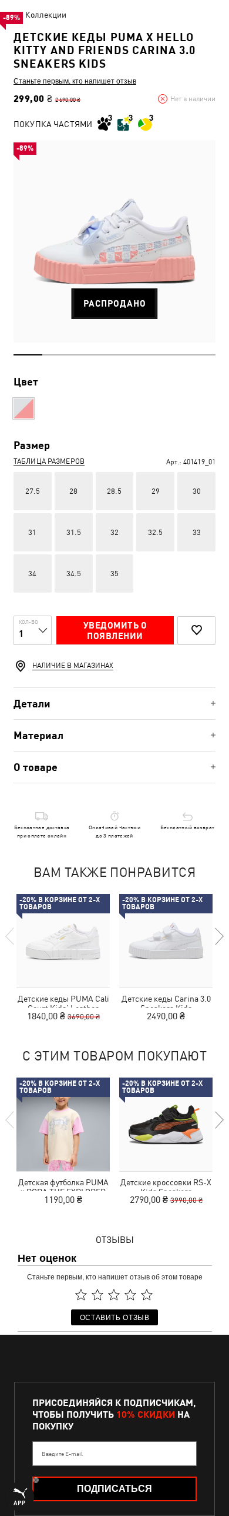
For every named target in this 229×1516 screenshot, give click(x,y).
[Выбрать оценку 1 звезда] (81, 1295)
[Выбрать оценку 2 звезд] (97, 1295)
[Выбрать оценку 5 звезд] (146, 1295)
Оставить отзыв (115, 1317)
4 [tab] (114, 354)
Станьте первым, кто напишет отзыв (75, 80)
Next (218, 936)
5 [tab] (143, 354)
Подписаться (114, 1489)
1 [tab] (28, 354)
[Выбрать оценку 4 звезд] (130, 1295)
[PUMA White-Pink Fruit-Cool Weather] (23, 408)
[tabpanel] (114, 241)
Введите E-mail (62, 1453)
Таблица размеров (49, 461)
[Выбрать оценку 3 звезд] (114, 1295)
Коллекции (45, 14)
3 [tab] (85, 354)
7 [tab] (201, 354)
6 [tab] (172, 354)
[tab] (114, 703)
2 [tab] (56, 354)
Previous (10, 936)
